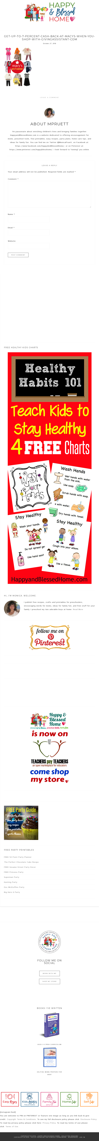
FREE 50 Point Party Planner (18, 857)
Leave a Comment (49, 97)
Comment (13, 179)
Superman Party (11, 877)
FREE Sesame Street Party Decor (20, 867)
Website (12, 241)
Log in (82, 1137)
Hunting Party (10, 882)
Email (11, 227)
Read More (78, 609)
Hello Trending (38, 1137)
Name (11, 214)
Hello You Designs (69, 1136)
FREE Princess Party (13, 872)
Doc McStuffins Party (14, 887)
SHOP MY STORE (49, 981)
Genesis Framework (58, 1137)
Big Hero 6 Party (12, 892)
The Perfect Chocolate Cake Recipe (21, 862)
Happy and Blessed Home (49, 12)
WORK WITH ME (49, 973)
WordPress (73, 1137)
